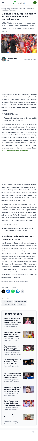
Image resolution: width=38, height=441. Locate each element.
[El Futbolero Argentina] (19, 2)
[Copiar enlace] (22, 291)
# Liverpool (21, 304)
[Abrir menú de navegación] (3, 2)
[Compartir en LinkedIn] (18, 291)
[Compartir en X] (3, 291)
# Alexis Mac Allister (9, 304)
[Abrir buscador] (35, 2)
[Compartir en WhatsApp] (13, 291)
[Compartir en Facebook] (8, 291)
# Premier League (20, 301)
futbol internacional (12, 8)
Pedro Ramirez (12, 58)
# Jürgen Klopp (7, 301)
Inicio (3, 8)
